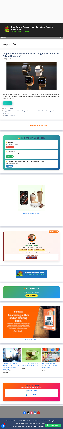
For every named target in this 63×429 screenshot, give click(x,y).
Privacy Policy (53, 421)
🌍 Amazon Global (31, 395)
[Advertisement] (31, 11)
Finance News (9, 108)
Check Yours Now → (31, 295)
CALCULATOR (22, 421)
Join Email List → (31, 258)
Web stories (44, 421)
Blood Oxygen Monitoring (26, 111)
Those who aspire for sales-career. (31, 339)
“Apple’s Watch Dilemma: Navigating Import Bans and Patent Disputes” (31, 54)
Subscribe (44, 423)
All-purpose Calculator (22, 423)
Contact (29, 421)
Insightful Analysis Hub (31, 125)
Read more (7, 103)
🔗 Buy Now (9, 166)
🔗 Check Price (10, 147)
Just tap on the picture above (31, 214)
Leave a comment (10, 115)
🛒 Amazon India (31, 390)
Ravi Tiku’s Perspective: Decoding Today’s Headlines (32, 28)
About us (13, 421)
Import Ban (38, 111)
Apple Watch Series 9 (11, 111)
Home (8, 421)
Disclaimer (36, 421)
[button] (53, 425)
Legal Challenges (47, 111)
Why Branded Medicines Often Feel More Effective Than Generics (49, 365)
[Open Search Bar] (61, 38)
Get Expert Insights (35, 423)
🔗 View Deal (10, 156)
